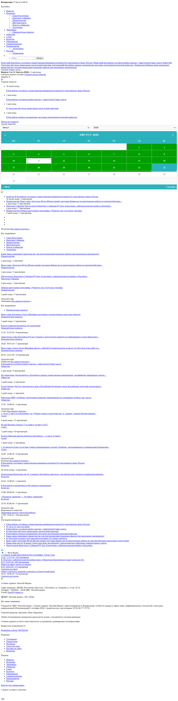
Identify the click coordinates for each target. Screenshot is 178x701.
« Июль (6, 187)
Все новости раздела (19, 229)
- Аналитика (17, 27)
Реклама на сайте (14, 648)
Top (2, 699)
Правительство (141, 65)
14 (114, 161)
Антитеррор (57, 65)
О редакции (11, 639)
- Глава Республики (20, 16)
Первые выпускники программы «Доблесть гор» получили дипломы (51, 211)
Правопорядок (12, 46)
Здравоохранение (14, 44)
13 (89, 161)
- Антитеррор (17, 48)
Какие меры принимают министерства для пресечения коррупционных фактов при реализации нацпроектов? (55, 536)
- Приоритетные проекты (22, 32)
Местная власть (13, 245)
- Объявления (17, 53)
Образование (12, 41)
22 (139, 167)
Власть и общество (14, 247)
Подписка (10, 644)
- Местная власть (18, 23)
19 (64, 167)
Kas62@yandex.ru (15, 592)
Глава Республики (14, 238)
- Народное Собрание (21, 18)
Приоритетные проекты (17, 310)
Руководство (11, 641)
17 (14, 167)
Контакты (10, 651)
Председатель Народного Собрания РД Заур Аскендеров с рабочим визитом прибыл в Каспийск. (68, 206)
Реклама (10, 51)
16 (164, 161)
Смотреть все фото (9, 569)
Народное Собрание (15, 206)
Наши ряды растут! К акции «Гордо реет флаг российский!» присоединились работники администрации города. (56, 543)
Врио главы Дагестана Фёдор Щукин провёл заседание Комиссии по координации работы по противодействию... (71, 201)
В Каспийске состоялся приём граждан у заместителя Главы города (132, 63)
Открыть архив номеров (35, 74)
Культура (10, 39)
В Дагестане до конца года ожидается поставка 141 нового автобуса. (36, 538)
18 (39, 167)
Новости (10, 11)
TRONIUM (23, 630)
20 (89, 167)
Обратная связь (13, 646)
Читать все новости (9, 122)
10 (14, 161)
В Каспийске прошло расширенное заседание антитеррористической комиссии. (98, 65)
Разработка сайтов (9, 630)
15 (139, 161)
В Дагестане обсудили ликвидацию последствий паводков (32, 108)
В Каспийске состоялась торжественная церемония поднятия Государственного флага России (51, 63)
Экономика (11, 30)
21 (114, 167)
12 (64, 161)
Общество (10, 34)
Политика (10, 13)
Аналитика (11, 249)
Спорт (9, 37)
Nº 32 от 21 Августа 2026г (18, 527)
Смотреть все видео (10, 576)
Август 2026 (89, 134)
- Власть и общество (20, 25)
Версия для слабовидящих (12, 685)
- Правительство (18, 20)
